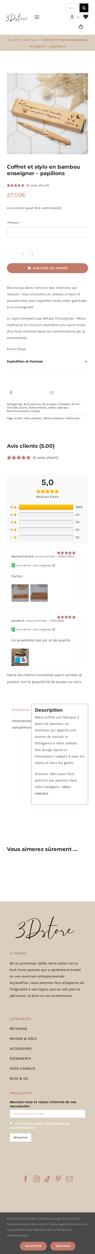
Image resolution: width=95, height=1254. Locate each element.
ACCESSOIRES (21, 1049)
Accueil (14, 40)
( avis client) (37, 185)
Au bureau (49, 404)
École (23, 407)
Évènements (38, 407)
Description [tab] (20, 710)
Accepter (33, 1246)
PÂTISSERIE (18, 1029)
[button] (47, 361)
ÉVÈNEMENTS (20, 1058)
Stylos (35, 411)
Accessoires (32, 404)
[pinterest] (58, 1179)
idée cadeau (32, 418)
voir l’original (42, 565)
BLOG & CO (19, 1078)
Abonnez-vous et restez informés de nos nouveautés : (43, 1104)
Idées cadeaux (58, 407)
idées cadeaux (53, 418)
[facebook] (25, 1179)
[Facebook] (11, 392)
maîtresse (72, 418)
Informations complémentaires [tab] (20, 724)
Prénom (13, 223)
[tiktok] (47, 1179)
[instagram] (36, 1179)
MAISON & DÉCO (23, 1039)
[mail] (69, 1179)
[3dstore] (16, 14)
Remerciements (18, 411)
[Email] (52, 392)
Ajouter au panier (50, 268)
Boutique (31, 40)
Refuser (63, 1246)
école (18, 418)
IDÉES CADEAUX (22, 1068)
